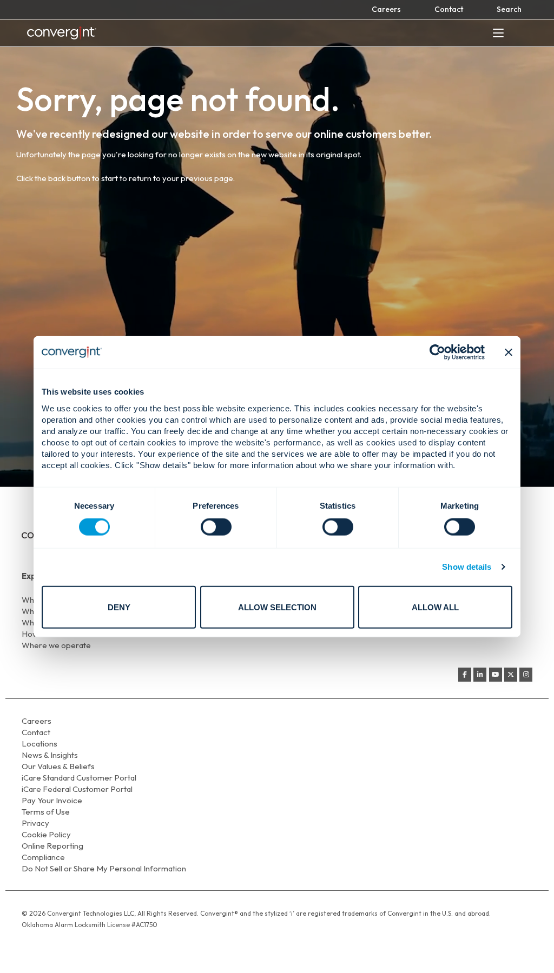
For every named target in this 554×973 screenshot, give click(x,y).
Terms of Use (46, 812)
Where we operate (56, 645)
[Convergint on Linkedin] (479, 675)
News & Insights (50, 755)
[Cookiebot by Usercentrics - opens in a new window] (437, 352)
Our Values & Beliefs (58, 766)
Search (509, 9)
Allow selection (277, 606)
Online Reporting (52, 846)
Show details (466, 566)
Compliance (43, 857)
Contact (448, 9)
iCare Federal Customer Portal (77, 789)
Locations (39, 743)
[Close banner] (508, 352)
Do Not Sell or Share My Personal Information (104, 868)
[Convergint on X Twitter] (510, 675)
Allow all (435, 606)
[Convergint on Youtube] (495, 675)
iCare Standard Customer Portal (79, 777)
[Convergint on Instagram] (525, 675)
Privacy (35, 823)
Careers (386, 9)
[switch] (216, 527)
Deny (119, 606)
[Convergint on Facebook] (464, 675)
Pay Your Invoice (52, 800)
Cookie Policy (46, 834)
